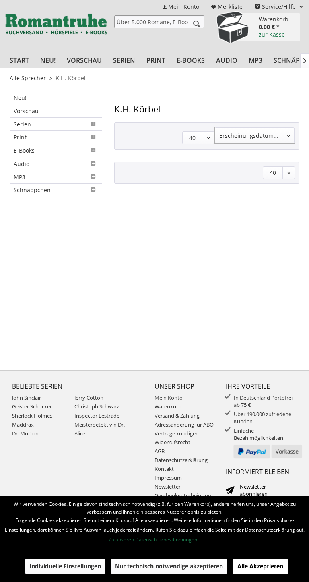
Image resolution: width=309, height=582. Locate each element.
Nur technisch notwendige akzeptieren (169, 566)
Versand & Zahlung (177, 415)
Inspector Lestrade (96, 415)
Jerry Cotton (88, 397)
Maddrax (23, 424)
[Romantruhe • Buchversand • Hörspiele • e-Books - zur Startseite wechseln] (56, 26)
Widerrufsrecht (172, 442)
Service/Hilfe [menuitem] (278, 6)
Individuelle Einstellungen (65, 566)
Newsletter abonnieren (254, 490)
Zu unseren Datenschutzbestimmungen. (153, 539)
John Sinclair (26, 397)
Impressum (168, 477)
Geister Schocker (32, 406)
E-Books (24, 150)
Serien (22, 124)
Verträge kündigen (176, 433)
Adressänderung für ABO (184, 424)
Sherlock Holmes (32, 415)
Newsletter (167, 486)
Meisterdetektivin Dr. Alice (99, 429)
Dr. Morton (25, 433)
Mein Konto (168, 397)
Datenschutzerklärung (181, 460)
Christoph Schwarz (96, 406)
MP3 (19, 177)
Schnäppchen (32, 190)
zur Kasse (272, 34)
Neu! (20, 97)
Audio (21, 164)
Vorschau (26, 111)
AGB (159, 451)
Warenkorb (167, 406)
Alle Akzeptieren (260, 566)
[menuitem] (181, 7)
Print (20, 137)
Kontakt (164, 468)
